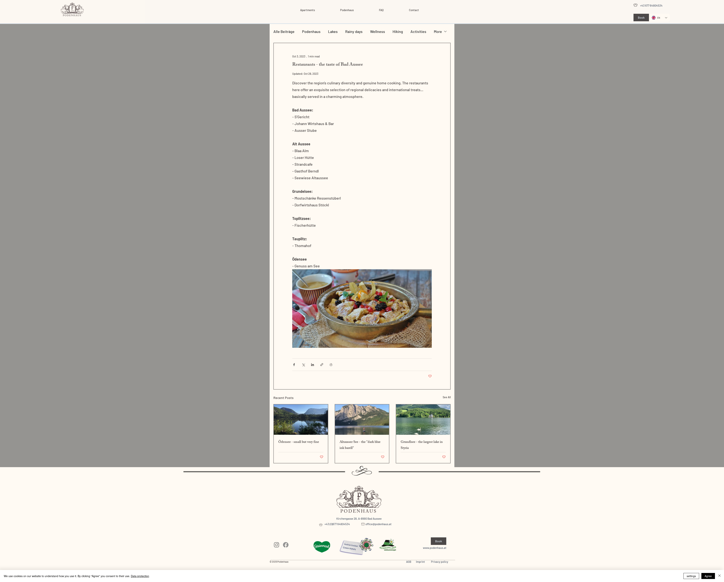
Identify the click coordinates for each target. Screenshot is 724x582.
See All (447, 397)
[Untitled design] (276, 544)
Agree (708, 576)
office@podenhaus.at (378, 524)
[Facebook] (285, 544)
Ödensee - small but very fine (298, 442)
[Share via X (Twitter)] (303, 364)
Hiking (398, 31)
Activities (418, 31)
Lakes (333, 31)
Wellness (377, 31)
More (438, 31)
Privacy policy (439, 561)
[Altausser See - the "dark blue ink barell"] (362, 419)
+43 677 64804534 (651, 5)
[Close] (719, 576)
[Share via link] (322, 364)
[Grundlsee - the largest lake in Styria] (423, 419)
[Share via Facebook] (294, 364)
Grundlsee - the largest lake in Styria (422, 445)
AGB (408, 561)
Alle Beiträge (284, 31)
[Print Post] (331, 364)
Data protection (140, 576)
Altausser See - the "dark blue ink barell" (360, 445)
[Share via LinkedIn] (312, 364)
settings (691, 576)
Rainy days (354, 31)
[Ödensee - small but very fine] (301, 419)
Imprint (420, 561)
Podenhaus (311, 31)
